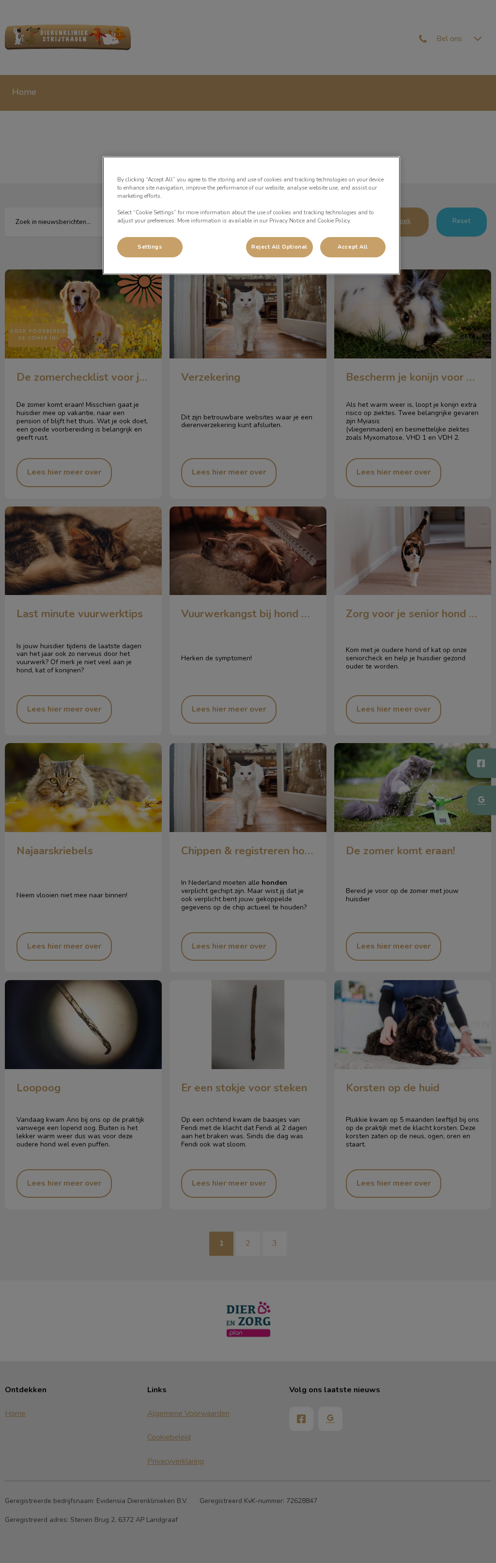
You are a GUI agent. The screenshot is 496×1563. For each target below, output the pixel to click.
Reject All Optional (279, 247)
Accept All (353, 247)
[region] (251, 215)
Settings (150, 247)
